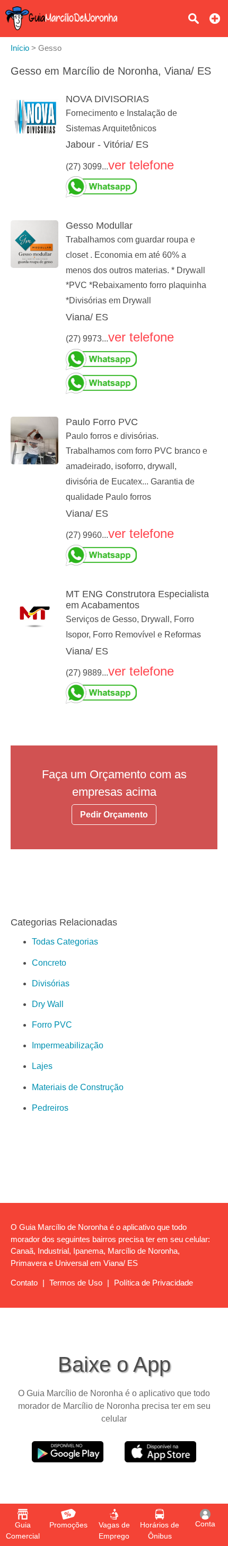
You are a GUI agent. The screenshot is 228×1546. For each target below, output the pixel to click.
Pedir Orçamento (114, 814)
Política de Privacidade (153, 1282)
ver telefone (141, 165)
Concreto (49, 962)
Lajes (42, 1066)
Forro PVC (52, 1024)
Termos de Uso (75, 1282)
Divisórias (50, 983)
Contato (24, 1282)
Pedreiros (50, 1107)
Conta (205, 1524)
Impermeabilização (67, 1045)
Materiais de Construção (78, 1087)
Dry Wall (48, 1004)
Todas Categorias (65, 941)
